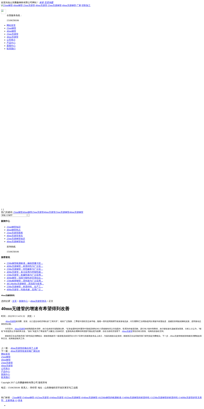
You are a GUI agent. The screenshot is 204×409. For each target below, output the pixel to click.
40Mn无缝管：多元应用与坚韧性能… (25, 272)
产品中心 (11, 43)
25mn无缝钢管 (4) (75, 397)
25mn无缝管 (12, 34)
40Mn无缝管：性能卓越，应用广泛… (25, 289)
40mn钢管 (11, 31)
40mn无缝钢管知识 (16, 241)
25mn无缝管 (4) (44, 397)
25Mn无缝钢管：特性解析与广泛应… (25, 269)
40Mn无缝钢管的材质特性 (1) (138, 397)
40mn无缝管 (12, 37)
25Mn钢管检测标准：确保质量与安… (25, 263)
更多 (20, 400)
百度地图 (48, 2)
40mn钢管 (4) (31, 397)
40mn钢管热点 (14, 230)
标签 (41, 2)
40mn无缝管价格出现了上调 (24, 348)
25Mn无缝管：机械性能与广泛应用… (25, 275)
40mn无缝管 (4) (59, 397)
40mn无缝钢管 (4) (92, 397)
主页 (14, 301)
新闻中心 (11, 46)
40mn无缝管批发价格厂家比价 (25, 351)
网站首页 (11, 25)
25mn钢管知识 (14, 227)
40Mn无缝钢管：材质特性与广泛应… (25, 266)
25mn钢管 (11, 28)
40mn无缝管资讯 (15, 235)
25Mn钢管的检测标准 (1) (112, 397)
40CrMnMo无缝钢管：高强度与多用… (25, 284)
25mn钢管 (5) (18, 397)
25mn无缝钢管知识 (16, 238)
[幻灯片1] (102, 91)
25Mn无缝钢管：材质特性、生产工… (25, 286)
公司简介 (11, 40)
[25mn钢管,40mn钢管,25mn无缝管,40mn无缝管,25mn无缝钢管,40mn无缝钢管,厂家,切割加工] (45, 5)
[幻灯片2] (102, 169)
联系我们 (11, 48)
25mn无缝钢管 (62, 212)
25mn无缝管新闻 (15, 233)
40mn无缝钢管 (76, 212)
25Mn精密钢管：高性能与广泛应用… (25, 281)
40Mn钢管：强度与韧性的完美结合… (25, 278)
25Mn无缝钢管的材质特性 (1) (167, 397)
